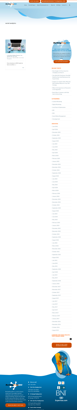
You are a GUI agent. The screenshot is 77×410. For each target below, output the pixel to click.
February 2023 (56, 222)
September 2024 (56, 173)
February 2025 (56, 158)
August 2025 (55, 141)
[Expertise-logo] (61, 397)
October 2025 (56, 135)
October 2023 (56, 205)
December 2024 (56, 164)
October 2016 (56, 327)
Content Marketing (57, 101)
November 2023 (56, 202)
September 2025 (56, 138)
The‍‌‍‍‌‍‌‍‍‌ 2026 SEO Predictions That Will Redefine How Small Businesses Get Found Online (61, 77)
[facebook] (59, 383)
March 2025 (55, 155)
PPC (53, 110)
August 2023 (55, 211)
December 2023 (56, 199)
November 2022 (56, 231)
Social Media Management (59, 116)
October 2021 (56, 251)
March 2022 (55, 245)
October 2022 (56, 234)
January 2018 (55, 283)
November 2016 (56, 324)
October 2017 (56, 292)
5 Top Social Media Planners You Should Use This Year (14, 56)
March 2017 (55, 312)
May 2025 (55, 149)
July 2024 (54, 179)
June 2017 (55, 304)
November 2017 (56, 289)
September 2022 (56, 237)
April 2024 (55, 187)
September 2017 (56, 295)
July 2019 (54, 275)
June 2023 (55, 216)
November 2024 (56, 167)
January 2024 (55, 196)
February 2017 (56, 315)
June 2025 (55, 146)
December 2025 (56, 132)
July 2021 (54, 260)
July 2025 (54, 144)
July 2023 (54, 213)
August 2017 (55, 298)
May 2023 (55, 219)
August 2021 (55, 257)
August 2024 (55, 176)
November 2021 (56, 248)
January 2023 (55, 225)
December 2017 (56, 286)
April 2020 (55, 272)
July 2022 (54, 243)
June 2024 (55, 181)
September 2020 (56, 269)
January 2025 (55, 161)
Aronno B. (10, 57)
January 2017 (55, 318)
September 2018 (56, 280)
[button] (69, 5)
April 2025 (55, 152)
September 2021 (56, 254)
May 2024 (55, 184)
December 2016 (56, 321)
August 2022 (55, 240)
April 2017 (55, 309)
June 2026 (55, 126)
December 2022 (56, 228)
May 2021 (55, 266)
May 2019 (55, 277)
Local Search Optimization (59, 107)
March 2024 (55, 190)
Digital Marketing (56, 104)
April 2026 (55, 129)
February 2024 (56, 193)
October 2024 (56, 170)
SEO (53, 113)
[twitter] (63, 383)
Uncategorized (56, 119)
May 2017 (55, 307)
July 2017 (54, 301)
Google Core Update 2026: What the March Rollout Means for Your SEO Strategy (61, 83)
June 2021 (55, 263)
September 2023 (56, 208)
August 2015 (55, 330)
